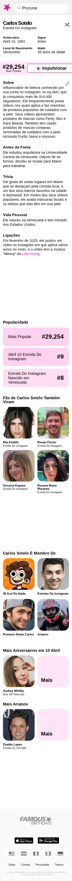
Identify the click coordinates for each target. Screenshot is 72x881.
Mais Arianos (15, 704)
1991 (21, 41)
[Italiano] (48, 853)
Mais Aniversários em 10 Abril (31, 650)
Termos (59, 865)
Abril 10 (9, 41)
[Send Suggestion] (67, 84)
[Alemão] (60, 853)
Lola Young (31, 254)
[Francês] (36, 853)
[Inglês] (11, 853)
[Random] (67, 24)
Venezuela (11, 52)
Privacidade (42, 865)
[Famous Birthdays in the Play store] (48, 840)
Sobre (11, 865)
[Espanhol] (24, 853)
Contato (25, 865)
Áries (42, 41)
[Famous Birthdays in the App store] (24, 840)
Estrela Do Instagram (20, 28)
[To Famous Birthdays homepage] (7, 7)
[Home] (36, 820)
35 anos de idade (51, 52)
